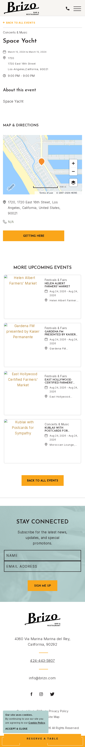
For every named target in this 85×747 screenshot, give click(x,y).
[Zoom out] (73, 171)
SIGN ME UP (45, 587)
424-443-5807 (42, 661)
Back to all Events (20, 22)
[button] (77, 8)
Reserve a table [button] (45, 740)
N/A (11, 222)
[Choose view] (73, 183)
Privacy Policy (58, 711)
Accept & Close (16, 728)
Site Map (53, 716)
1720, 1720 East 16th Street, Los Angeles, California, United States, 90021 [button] (34, 207)
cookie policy (36, 722)
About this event (19, 90)
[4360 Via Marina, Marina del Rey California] (21, 8)
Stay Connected (42, 522)
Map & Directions (21, 125)
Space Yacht (20, 41)
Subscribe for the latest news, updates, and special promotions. (42, 537)
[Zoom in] (73, 163)
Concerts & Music (15, 32)
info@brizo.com (42, 678)
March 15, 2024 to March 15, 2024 (27, 51)
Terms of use (46, 193)
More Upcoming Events (42, 267)
